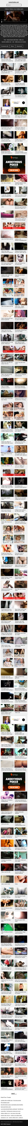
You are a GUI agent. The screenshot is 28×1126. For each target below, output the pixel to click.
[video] (7, 202)
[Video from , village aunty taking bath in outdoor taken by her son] (20, 301)
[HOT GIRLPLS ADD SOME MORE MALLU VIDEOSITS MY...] (20, 337)
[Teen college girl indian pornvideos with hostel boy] (20, 54)
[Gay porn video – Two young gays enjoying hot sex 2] (20, 903)
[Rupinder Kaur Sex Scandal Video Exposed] (7, 671)
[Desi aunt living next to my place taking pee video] (20, 313)
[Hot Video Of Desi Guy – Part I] (20, 831)
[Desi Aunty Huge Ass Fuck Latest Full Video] (20, 381)
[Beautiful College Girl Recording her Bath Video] (7, 999)
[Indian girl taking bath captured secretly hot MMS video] (7, 963)
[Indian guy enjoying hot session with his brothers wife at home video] (20, 795)
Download (19, 46)
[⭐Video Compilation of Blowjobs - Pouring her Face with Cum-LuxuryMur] (7, 831)
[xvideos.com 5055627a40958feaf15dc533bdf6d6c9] (20, 234)
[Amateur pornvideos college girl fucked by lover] (20, 740)
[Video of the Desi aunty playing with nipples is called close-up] (7, 807)
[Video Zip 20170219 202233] (20, 270)
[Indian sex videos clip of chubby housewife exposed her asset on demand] (7, 1071)
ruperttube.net (14, 2)
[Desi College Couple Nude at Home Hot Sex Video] (20, 1059)
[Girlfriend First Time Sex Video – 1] (7, 975)
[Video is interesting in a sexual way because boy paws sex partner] (7, 764)
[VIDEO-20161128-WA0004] (20, 807)
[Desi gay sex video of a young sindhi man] (7, 66)
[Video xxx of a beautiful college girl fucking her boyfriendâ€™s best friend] (20, 493)
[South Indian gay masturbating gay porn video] (7, 1023)
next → (14, 1093)
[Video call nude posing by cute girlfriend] (7, 369)
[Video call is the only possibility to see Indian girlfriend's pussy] (7, 325)
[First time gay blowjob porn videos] (20, 425)
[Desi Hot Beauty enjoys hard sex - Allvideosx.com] (7, 903)
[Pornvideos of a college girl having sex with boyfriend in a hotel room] (20, 66)
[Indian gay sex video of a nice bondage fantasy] (20, 963)
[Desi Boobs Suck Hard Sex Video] (20, 628)
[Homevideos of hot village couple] (20, 572)
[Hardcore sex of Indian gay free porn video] (20, 1083)
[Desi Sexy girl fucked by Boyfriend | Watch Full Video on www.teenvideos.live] (20, 202)
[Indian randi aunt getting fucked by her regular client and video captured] (20, 951)
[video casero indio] (7, 879)
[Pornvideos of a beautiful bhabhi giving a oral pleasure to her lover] (7, 683)
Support (8, 1124)
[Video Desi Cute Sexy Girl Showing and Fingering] (20, 437)
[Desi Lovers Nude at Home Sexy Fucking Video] (7, 505)
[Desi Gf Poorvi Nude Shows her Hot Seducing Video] (20, 683)
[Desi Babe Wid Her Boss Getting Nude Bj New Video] (20, 939)
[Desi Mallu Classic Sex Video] (7, 449)
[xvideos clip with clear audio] (20, 357)
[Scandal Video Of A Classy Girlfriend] (20, 867)
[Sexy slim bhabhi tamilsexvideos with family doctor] (7, 135)
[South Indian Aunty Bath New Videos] (7, 393)
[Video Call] (20, 707)
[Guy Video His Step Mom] (7, 915)
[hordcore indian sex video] (7, 90)
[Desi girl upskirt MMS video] (20, 915)
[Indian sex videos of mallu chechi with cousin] (7, 437)
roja (13, 41)
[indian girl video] (7, 819)
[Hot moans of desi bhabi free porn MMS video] (7, 258)
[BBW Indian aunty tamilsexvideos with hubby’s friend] (7, 78)
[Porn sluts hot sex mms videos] (20, 1071)
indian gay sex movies (20, 41)
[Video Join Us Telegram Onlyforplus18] (20, 369)
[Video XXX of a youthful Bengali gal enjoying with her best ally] (20, 975)
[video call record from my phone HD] (20, 258)
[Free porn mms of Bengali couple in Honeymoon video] (20, 548)
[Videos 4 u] (7, 214)
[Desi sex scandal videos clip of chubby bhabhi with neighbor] (7, 1059)
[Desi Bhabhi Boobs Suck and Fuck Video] (20, 325)
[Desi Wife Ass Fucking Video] (20, 584)
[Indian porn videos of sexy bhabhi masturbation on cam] (20, 640)
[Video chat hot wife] (7, 867)
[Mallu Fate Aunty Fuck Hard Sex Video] (20, 1011)
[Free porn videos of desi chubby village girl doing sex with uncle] (7, 425)
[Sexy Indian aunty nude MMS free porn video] (20, 604)
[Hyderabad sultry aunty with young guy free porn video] (7, 123)
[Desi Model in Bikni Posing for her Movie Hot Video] (7, 843)
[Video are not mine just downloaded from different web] (7, 584)
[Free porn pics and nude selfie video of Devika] (20, 999)
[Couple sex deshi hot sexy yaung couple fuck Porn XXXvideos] (7, 548)
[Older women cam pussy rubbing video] (7, 640)
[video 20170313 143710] (7, 234)
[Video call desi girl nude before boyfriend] (7, 313)
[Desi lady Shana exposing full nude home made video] (7, 695)
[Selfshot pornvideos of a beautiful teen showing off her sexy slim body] (20, 393)
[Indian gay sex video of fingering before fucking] (20, 764)
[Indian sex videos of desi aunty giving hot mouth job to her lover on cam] (20, 190)
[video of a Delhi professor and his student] (7, 381)
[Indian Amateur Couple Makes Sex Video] (7, 572)
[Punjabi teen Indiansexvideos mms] (20, 819)
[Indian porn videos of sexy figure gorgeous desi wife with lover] (20, 123)
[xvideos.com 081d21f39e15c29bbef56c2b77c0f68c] (7, 1083)
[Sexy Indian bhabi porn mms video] (20, 855)
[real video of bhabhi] (7, 178)
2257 (2, 1124)
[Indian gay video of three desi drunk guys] (20, 1035)
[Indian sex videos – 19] (7, 461)
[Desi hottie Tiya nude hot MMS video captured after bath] (20, 449)
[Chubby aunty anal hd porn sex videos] (20, 135)
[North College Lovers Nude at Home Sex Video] (7, 707)
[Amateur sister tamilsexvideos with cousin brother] (20, 728)
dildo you (21, 39)
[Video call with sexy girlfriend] (20, 671)
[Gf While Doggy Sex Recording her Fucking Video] (7, 1047)
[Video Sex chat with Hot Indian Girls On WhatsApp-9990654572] (7, 357)
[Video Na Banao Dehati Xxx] (7, 927)
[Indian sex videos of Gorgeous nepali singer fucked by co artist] (7, 728)
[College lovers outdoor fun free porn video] (20, 505)
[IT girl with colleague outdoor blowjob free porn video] (7, 190)
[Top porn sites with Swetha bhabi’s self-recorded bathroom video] (20, 616)
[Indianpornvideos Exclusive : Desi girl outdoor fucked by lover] (7, 891)
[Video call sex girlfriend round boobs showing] (20, 214)
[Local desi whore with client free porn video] (7, 987)
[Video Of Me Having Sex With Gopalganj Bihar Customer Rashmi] (7, 740)
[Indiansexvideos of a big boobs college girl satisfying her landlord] (7, 337)
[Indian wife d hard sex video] (7, 517)
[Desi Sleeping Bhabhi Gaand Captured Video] (7, 939)
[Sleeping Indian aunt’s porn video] (20, 1023)
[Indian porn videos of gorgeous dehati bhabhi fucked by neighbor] (20, 517)
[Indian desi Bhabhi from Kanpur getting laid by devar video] (7, 560)
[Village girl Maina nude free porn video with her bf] (20, 246)
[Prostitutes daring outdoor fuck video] (7, 111)
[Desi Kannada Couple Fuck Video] (20, 891)
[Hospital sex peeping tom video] (7, 855)
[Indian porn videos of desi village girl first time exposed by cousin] (20, 843)
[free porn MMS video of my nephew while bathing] (7, 1035)
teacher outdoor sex (6, 41)
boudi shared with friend (12, 39)
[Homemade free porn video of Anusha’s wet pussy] (7, 604)
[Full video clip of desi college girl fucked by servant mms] (20, 78)
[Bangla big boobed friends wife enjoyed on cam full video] (7, 147)
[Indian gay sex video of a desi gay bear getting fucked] (20, 1047)
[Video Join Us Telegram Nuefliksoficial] (7, 795)
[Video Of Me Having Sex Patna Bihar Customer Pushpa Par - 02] (7, 1011)
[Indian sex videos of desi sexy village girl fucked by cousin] (20, 111)
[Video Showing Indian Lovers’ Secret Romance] (20, 695)
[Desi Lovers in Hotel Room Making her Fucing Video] (7, 616)
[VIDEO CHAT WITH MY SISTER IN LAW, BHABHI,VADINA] (7, 270)
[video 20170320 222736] (7, 301)
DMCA (4, 1124)
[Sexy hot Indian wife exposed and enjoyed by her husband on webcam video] (7, 54)
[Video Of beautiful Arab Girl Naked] (20, 987)
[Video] (20, 879)
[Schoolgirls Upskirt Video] (7, 493)
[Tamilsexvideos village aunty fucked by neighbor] (20, 927)
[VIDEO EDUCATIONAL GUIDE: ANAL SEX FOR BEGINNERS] (7, 481)
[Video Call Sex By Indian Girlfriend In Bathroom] (20, 560)
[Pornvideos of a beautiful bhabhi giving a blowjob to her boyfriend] (20, 481)
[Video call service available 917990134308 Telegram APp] (20, 147)
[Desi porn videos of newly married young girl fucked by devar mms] (20, 752)
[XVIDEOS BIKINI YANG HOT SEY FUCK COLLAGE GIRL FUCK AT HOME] (20, 178)
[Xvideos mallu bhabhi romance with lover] (7, 951)
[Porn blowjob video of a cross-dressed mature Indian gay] (20, 90)
